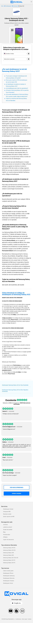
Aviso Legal (24, 619)
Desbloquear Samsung (8, 575)
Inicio (2, 6)
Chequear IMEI (6, 511)
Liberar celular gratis (8, 570)
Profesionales (6, 534)
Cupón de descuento (8, 539)
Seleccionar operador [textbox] (9, 59)
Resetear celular (7, 514)
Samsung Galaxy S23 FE (9, 560)
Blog (4, 532)
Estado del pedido (7, 529)
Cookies (29, 619)
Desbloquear (8, 6)
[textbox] (15, 53)
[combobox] (15, 53)
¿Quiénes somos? (7, 527)
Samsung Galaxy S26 (8, 555)
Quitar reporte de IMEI (8, 516)
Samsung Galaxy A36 (8, 552)
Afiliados (5, 537)
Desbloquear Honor (8, 583)
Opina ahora (16, 493)
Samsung (15, 6)
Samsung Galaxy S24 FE (9, 562)
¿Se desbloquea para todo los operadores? (17, 88)
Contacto (5, 524)
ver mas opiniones (16, 487)
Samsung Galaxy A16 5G (9, 547)
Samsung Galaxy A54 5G (9, 550)
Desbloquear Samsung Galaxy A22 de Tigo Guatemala (15, 385)
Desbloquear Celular (8, 509)
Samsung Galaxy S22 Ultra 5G (10, 557)
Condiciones (18, 619)
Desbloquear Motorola (8, 578)
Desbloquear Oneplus (8, 580)
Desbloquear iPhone (8, 573)
